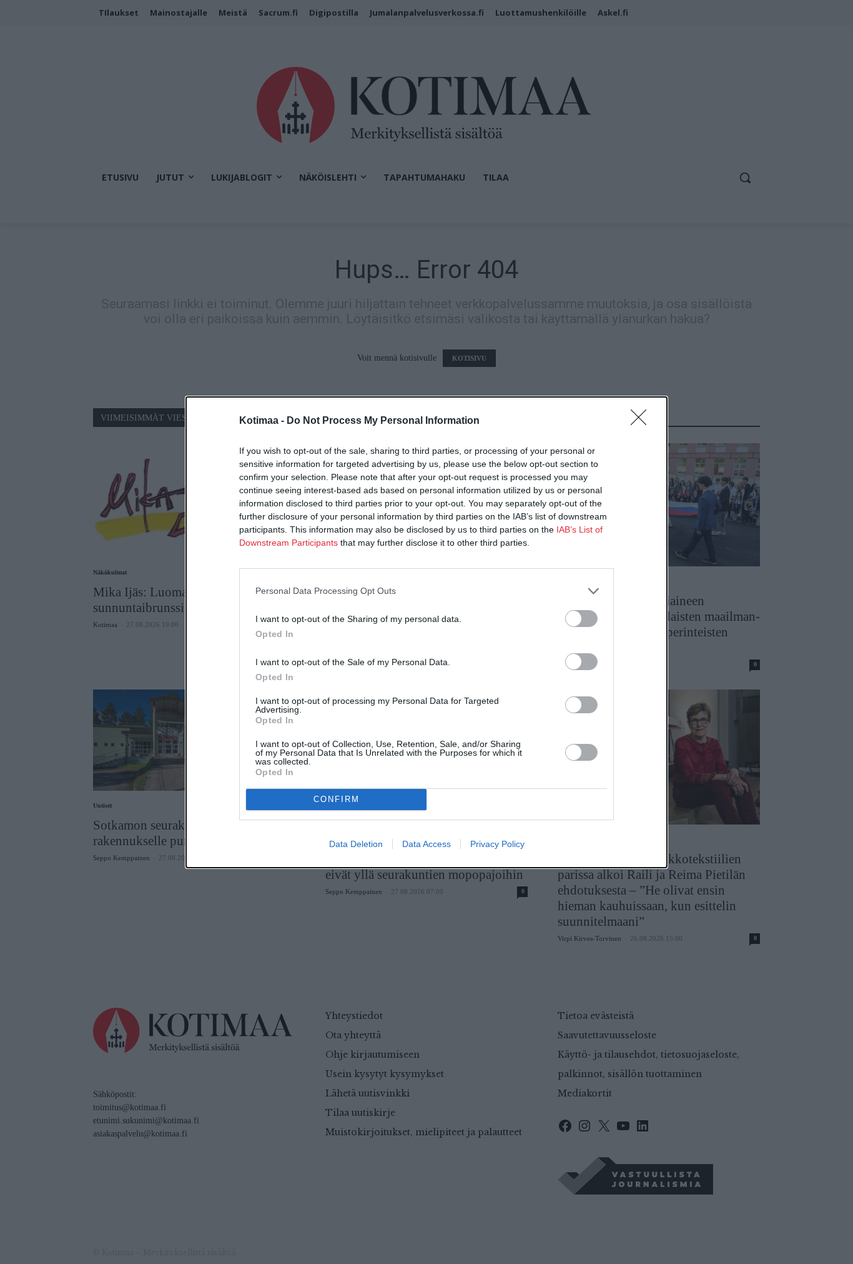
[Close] (642, 421)
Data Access (426, 844)
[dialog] (426, 632)
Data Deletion (356, 844)
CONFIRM (336, 799)
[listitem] (426, 591)
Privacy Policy (497, 844)
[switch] (581, 618)
